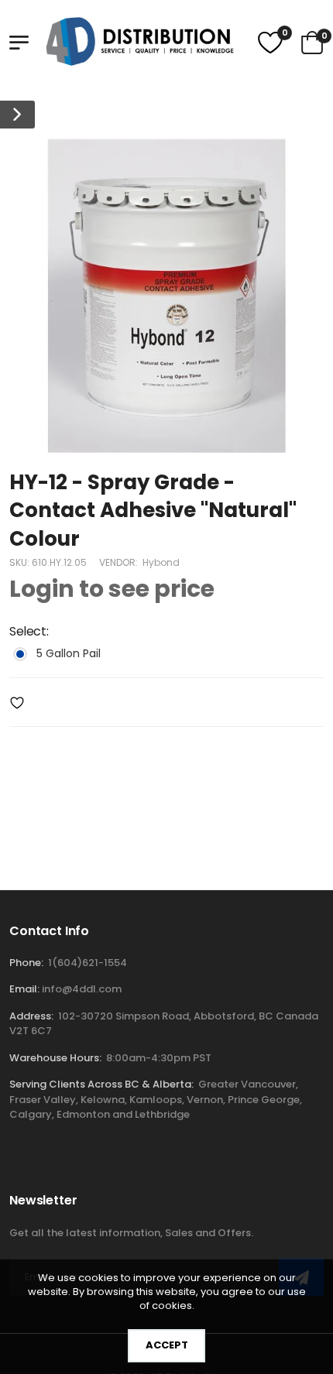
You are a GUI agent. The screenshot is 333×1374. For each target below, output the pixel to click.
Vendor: (119, 563)
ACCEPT (167, 1345)
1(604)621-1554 (87, 962)
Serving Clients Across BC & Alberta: (101, 1084)
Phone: (26, 962)
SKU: (20, 563)
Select (28, 632)
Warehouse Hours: (55, 1057)
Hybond (161, 563)
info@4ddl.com (82, 989)
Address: (31, 1016)
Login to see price (112, 589)
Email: (24, 989)
